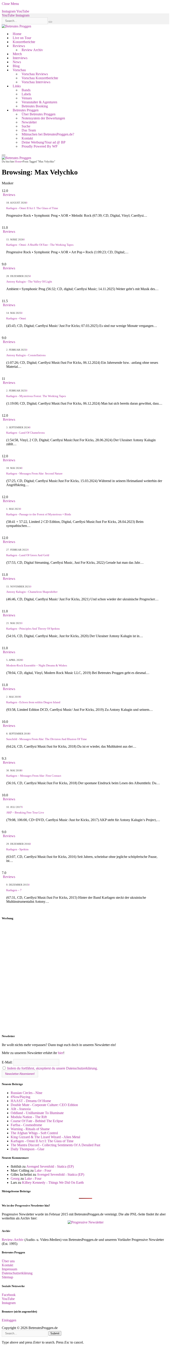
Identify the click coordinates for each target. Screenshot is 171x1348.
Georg (15, 1178)
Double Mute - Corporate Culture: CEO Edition (44, 1105)
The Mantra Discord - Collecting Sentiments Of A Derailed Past (55, 1145)
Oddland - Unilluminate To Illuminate (37, 1113)
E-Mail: (7, 1062)
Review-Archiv (13, 1240)
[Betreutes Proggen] (16, 26)
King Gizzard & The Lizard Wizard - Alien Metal (45, 1137)
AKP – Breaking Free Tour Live (25, 812)
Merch (17, 54)
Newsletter (29, 122)
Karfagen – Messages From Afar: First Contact (33, 775)
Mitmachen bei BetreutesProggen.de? (48, 134)
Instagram (9, 1303)
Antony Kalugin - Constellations (26, 355)
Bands (26, 90)
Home (17, 34)
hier (60, 1053)
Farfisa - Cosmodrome (26, 1125)
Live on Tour (22, 38)
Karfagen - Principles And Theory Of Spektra (33, 628)
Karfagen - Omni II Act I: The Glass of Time (32, 208)
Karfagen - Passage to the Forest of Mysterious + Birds (38, 514)
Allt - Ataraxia (21, 1109)
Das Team (29, 130)
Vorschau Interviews (36, 82)
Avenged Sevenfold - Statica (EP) (50, 1166)
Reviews (19, 46)
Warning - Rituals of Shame (30, 1129)
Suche (26, 126)
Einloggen (9, 1320)
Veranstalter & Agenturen (39, 102)
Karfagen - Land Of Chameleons (25, 432)
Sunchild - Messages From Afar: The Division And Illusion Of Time (46, 739)
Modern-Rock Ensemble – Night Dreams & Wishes (36, 665)
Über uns (8, 1261)
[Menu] (3, 155)
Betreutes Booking (35, 106)
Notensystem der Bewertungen (43, 118)
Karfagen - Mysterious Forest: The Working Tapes (36, 396)
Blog (16, 66)
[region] (85, 977)
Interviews (20, 58)
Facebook (9, 1295)
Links (17, 86)
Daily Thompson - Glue (27, 1149)
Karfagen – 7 (14, 890)
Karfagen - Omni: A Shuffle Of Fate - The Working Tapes (39, 244)
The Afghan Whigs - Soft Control (34, 1133)
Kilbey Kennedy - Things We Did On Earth (53, 1182)
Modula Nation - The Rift (29, 1117)
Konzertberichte (24, 42)
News (17, 62)
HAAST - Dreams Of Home (31, 1101)
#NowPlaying (20, 1097)
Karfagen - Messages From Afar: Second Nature (34, 473)
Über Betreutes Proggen (38, 114)
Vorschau (19, 70)
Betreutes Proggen (26, 110)
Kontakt (27, 138)
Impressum (9, 1269)
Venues (27, 98)
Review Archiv (32, 50)
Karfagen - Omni (16, 318)
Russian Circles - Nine (26, 1093)
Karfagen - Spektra (17, 849)
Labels (26, 94)
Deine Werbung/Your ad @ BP (43, 142)
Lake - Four (43, 1170)
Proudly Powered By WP (39, 146)
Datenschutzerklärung (17, 1273)
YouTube (8, 1299)
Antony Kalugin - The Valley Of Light (29, 281)
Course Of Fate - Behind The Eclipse (37, 1121)
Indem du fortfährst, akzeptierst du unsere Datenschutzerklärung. (52, 1068)
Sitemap (7, 1277)
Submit (54, 1333)
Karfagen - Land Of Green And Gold (27, 555)
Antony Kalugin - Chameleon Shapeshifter (31, 591)
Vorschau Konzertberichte (40, 78)
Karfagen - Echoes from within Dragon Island (33, 702)
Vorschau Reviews (35, 74)
